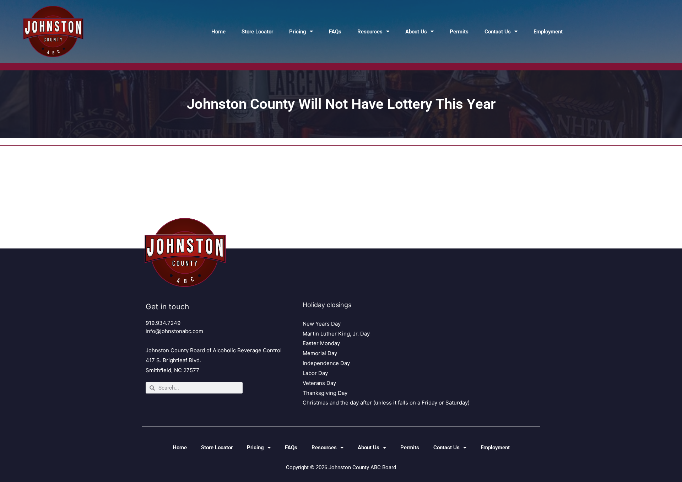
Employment (548, 31)
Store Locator (257, 31)
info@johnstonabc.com (174, 331)
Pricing (297, 31)
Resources (370, 31)
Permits (459, 31)
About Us (416, 31)
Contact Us (498, 31)
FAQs (335, 31)
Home (218, 31)
